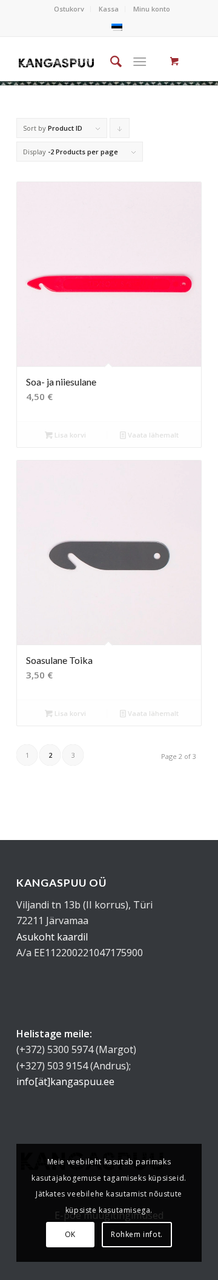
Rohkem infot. (137, 1234)
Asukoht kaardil (52, 937)
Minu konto (151, 8)
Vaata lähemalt (152, 434)
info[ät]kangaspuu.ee (65, 1081)
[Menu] (139, 61)
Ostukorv (69, 8)
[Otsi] (110, 61)
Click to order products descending (120, 130)
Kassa (109, 8)
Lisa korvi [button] (69, 434)
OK (70, 1234)
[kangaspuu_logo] (56, 61)
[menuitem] (69, 9)
